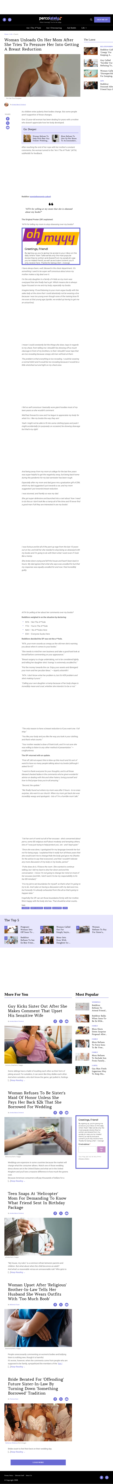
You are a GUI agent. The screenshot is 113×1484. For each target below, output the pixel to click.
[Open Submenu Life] (86, 28)
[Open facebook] (4, 19)
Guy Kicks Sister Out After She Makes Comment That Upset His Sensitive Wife (37, 1011)
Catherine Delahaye (11, 1443)
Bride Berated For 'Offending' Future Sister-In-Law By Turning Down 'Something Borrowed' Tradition (36, 1386)
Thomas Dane (14, 1399)
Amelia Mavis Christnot (19, 104)
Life (83, 28)
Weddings (96, 1002)
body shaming (36, 908)
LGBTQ (94, 1065)
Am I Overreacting (54, 28)
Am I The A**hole (33, 28)
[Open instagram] (9, 19)
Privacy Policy (8, 1475)
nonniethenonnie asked (40, 196)
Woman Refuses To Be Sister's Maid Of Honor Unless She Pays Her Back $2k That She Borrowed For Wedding (36, 1100)
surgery (26, 908)
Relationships (106, 46)
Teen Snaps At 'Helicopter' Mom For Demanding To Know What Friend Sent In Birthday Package (37, 1200)
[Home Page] (50, 19)
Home (6, 34)
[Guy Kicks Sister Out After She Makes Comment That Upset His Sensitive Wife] (38, 1044)
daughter (57, 908)
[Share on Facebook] (7, 118)
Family (95, 1026)
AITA (65, 908)
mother (48, 908)
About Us (29, 1475)
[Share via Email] (7, 127)
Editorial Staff (19, 1475)
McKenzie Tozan (15, 1304)
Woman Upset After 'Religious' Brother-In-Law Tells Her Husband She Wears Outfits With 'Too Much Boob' (37, 1292)
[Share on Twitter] (7, 123)
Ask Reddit (71, 28)
